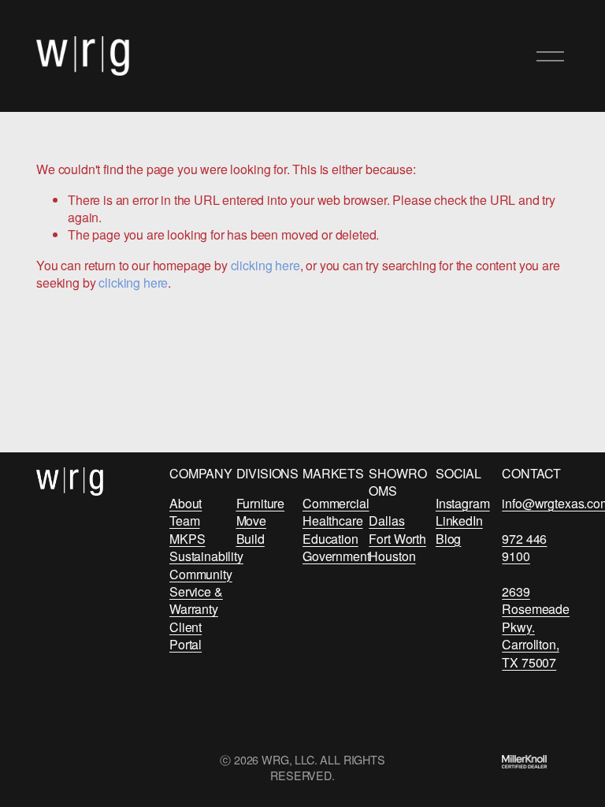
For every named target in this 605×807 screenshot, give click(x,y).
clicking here (265, 265)
